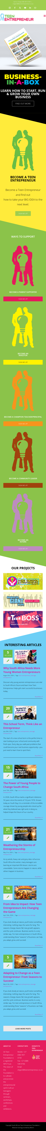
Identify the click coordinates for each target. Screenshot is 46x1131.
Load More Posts (23, 1029)
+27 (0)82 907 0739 (22, 1055)
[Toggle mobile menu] (45, 16)
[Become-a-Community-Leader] (23, 429)
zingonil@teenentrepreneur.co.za (23, 4)
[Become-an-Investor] (23, 304)
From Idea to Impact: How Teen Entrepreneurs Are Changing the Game (22, 908)
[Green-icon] (23, 127)
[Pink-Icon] (23, 243)
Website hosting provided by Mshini (23, 1128)
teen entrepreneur (24, 675)
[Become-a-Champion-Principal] (23, 368)
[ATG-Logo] (23, 593)
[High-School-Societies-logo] (23, 574)
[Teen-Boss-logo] (23, 612)
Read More (38, 697)
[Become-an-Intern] (23, 491)
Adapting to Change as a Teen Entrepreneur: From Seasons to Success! (22, 977)
